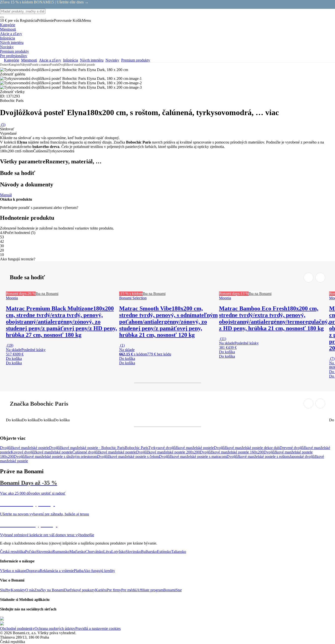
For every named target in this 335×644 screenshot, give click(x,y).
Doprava (33, 571)
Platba (78, 571)
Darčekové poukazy (79, 590)
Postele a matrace (40, 64)
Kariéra (101, 590)
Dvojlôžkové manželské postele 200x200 (168, 452)
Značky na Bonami (49, 590)
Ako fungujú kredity (99, 571)
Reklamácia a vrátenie (57, 571)
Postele (54, 64)
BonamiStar (172, 590)
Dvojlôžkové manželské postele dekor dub (247, 448)
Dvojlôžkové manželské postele (76, 64)
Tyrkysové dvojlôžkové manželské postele (181, 448)
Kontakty (18, 590)
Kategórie (14, 64)
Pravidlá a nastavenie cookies (98, 628)
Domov (4, 64)
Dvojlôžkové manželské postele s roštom (258, 456)
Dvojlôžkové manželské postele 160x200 (232, 452)
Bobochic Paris (136, 448)
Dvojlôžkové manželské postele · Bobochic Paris (87, 448)
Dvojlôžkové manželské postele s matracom (193, 456)
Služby (5, 590)
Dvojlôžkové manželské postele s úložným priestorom (55, 456)
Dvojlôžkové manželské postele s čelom (128, 456)
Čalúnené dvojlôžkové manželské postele (104, 452)
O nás (29, 590)
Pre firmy (114, 590)
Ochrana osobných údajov (55, 628)
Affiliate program (150, 590)
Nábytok (25, 64)
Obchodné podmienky (17, 628)
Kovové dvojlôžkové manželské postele (41, 452)
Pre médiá (129, 590)
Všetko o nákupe (13, 571)
